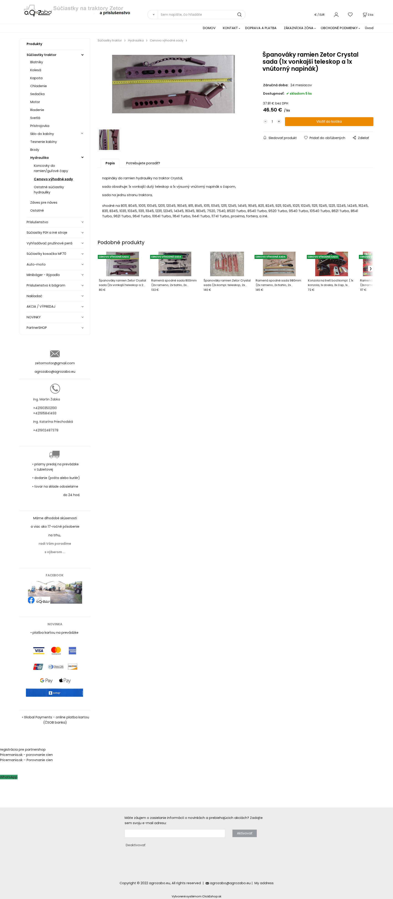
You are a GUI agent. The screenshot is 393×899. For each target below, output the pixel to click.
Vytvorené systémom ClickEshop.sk (196, 896)
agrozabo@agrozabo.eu (55, 371)
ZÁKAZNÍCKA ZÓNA (298, 28)
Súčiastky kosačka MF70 (46, 253)
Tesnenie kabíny (43, 141)
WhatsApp (9, 777)
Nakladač (34, 296)
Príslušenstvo (37, 222)
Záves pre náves (43, 202)
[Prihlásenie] (336, 14)
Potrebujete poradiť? (143, 163)
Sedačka (37, 94)
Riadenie (37, 110)
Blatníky (36, 62)
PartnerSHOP (37, 327)
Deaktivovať (135, 845)
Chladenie (38, 86)
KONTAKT (230, 28)
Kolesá (35, 70)
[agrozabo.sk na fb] (55, 592)
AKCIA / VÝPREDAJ (41, 306)
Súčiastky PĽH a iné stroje (47, 232)
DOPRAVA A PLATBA (261, 28)
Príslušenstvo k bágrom (46, 285)
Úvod (369, 28)
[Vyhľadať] (152, 14)
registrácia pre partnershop (23, 749)
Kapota (36, 78)
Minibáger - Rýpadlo (43, 275)
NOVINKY (34, 317)
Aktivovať (244, 833)
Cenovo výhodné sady (53, 179)
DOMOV (209, 28)
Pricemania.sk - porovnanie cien (26, 754)
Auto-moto (36, 264)
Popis (110, 163)
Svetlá (35, 118)
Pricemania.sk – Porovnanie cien (26, 760)
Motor (35, 102)
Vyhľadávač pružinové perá (49, 243)
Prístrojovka (39, 126)
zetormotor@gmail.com (55, 363)
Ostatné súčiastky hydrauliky (49, 190)
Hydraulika (39, 157)
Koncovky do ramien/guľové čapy (51, 168)
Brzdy (34, 149)
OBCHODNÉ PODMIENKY (339, 28)
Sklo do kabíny (42, 134)
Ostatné (37, 210)
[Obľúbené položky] (350, 14)
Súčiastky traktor (41, 55)
